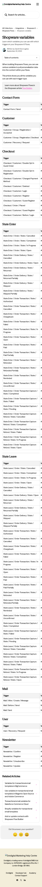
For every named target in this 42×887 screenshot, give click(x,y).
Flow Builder (27, 88)
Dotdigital (9, 873)
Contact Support (21, 876)
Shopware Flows (8, 31)
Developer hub (21, 873)
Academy (32, 873)
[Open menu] (37, 4)
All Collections (7, 28)
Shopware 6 (31, 28)
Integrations (20, 28)
